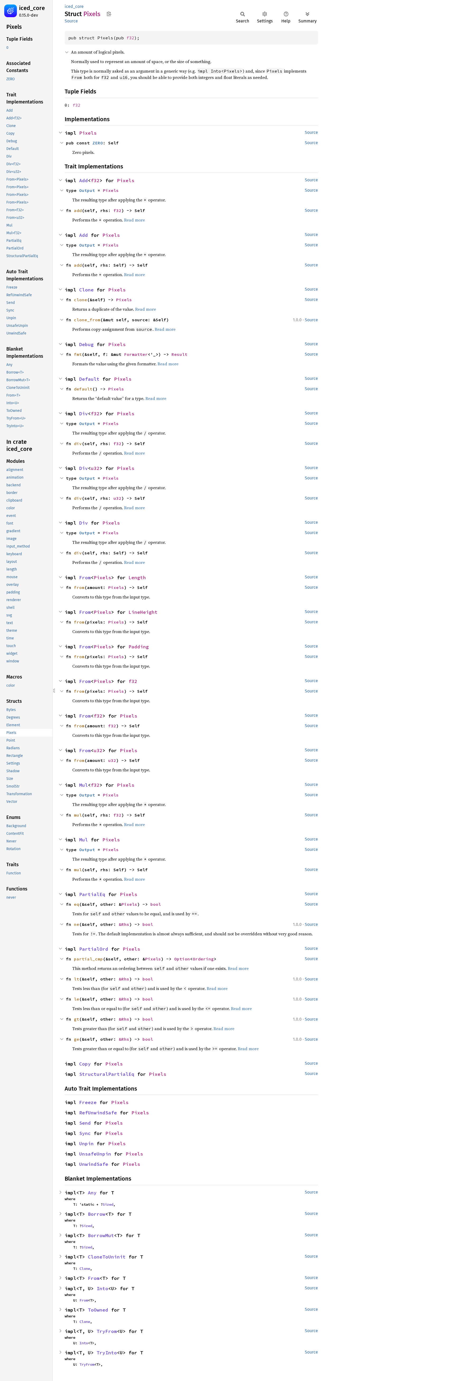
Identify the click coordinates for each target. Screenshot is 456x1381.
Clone (86, 290)
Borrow (96, 1214)
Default (89, 379)
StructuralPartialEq (106, 1074)
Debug (86, 344)
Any (92, 1193)
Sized (108, 1204)
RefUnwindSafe (98, 1113)
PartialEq (92, 894)
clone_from (87, 319)
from (79, 587)
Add (83, 180)
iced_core (32, 8)
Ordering (203, 958)
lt (76, 979)
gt (76, 1019)
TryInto (107, 1353)
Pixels (88, 133)
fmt (78, 354)
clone (80, 299)
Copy (85, 1064)
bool (155, 904)
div (78, 443)
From (85, 577)
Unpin (86, 1143)
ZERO (97, 142)
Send (85, 1123)
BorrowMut (101, 1235)
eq (76, 904)
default (83, 389)
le (76, 999)
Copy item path (108, 13)
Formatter (136, 354)
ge (76, 1039)
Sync (85, 1133)
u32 (95, 468)
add (78, 210)
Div (83, 414)
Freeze (88, 1102)
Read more (134, 220)
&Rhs (124, 924)
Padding (139, 647)
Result (179, 354)
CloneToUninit (107, 1257)
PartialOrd (93, 949)
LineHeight (143, 612)
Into (102, 1288)
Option (182, 958)
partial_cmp (88, 958)
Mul (83, 785)
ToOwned (98, 1310)
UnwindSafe (93, 1164)
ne (76, 924)
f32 (130, 37)
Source (71, 20)
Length (137, 577)
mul (78, 815)
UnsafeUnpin (95, 1154)
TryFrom (107, 1331)
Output (87, 190)
